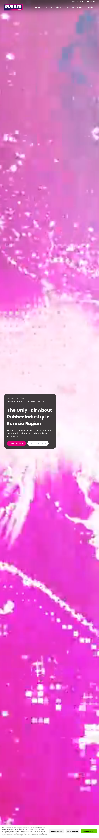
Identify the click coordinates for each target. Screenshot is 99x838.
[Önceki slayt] (84, 404)
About (38, 7)
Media (90, 7)
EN (80, 1)
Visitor (59, 7)
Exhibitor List (14, 439)
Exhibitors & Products (75, 7)
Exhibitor (48, 7)
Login (73, 1)
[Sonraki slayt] (92, 404)
